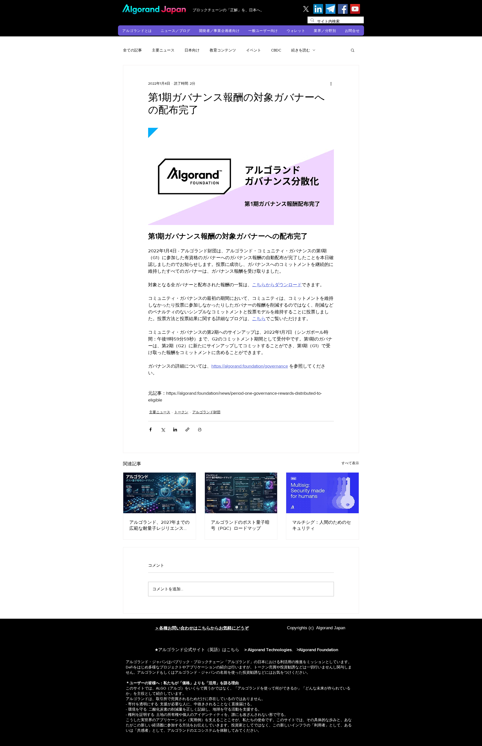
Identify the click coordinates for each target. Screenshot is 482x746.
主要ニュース (163, 50)
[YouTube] (355, 9)
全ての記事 (132, 50)
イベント (253, 50)
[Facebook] (343, 9)
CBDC (276, 50)
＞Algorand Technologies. (269, 649)
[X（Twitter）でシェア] (162, 429)
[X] (306, 9)
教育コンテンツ (223, 50)
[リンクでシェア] (187, 429)
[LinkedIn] (318, 9)
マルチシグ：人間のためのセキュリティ (321, 525)
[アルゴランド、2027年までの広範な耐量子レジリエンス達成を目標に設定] (159, 493)
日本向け (192, 50)
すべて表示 (350, 463)
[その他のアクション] (331, 83)
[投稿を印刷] (199, 429)
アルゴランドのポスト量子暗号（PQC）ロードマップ (240, 525)
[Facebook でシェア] (150, 429)
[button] (137, 30)
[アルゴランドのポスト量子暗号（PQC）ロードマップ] (241, 493)
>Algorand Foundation (317, 649)
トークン (181, 412)
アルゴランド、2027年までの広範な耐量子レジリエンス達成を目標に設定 (159, 525)
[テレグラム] (330, 9)
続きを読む (300, 50)
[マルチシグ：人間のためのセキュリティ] (322, 493)
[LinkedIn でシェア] (175, 429)
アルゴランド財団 (206, 412)
